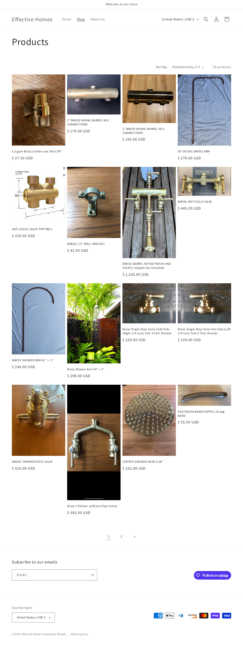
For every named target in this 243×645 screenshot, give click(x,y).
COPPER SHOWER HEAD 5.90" (142, 462)
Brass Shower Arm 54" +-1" (85, 369)
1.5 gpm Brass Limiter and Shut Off (36, 151)
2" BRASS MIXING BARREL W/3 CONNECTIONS (88, 122)
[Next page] (134, 536)
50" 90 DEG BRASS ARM (194, 151)
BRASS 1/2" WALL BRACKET (86, 244)
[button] (206, 19)
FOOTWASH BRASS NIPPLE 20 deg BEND (201, 414)
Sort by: (161, 67)
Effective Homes (32, 634)
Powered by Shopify (54, 634)
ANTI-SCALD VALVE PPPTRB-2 (32, 229)
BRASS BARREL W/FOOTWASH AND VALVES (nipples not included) (146, 266)
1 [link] (109, 536)
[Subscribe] (92, 575)
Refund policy (79, 634)
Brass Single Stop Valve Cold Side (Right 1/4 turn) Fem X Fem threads (146, 331)
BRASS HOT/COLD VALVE (195, 202)
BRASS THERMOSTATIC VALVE (32, 462)
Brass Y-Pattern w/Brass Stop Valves (92, 506)
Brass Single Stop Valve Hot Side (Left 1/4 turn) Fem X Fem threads (204, 331)
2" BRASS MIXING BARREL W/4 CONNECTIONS (143, 131)
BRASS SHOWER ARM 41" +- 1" (33, 360)
